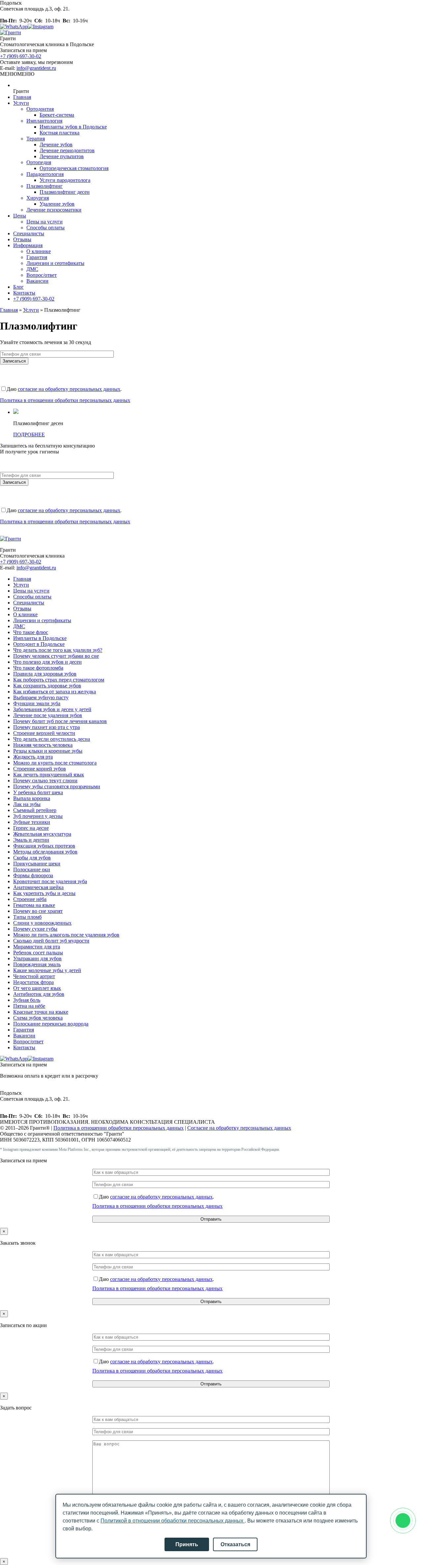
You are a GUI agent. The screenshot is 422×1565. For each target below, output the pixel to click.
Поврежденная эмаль (37, 964)
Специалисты (28, 233)
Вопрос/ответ (41, 275)
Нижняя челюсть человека (43, 745)
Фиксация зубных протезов (44, 846)
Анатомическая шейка (38, 887)
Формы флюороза (33, 875)
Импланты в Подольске (40, 638)
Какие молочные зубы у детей (47, 970)
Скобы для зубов (32, 857)
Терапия (35, 138)
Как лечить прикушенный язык (48, 774)
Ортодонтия (40, 109)
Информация (28, 245)
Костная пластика (59, 132)
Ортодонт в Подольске (39, 644)
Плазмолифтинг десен (65, 192)
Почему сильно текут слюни (45, 780)
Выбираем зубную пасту (41, 697)
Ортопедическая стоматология (74, 168)
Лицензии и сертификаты (55, 263)
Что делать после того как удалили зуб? (57, 650)
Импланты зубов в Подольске (73, 127)
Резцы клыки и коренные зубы (47, 751)
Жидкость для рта (33, 757)
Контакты (24, 293)
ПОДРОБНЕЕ (29, 434)
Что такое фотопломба (38, 668)
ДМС (32, 269)
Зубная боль (26, 1000)
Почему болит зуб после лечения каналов (60, 721)
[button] (17, 74)
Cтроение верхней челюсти (44, 733)
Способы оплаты (45, 227)
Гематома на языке (34, 905)
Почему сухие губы (35, 929)
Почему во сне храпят (38, 911)
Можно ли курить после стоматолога (55, 763)
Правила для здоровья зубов (44, 674)
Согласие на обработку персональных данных (239, 1128)
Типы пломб (27, 917)
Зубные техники (31, 822)
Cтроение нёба (29, 899)
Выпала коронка (31, 798)
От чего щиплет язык (37, 988)
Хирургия (37, 198)
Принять (186, 1544)
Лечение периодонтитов (67, 150)
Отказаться (235, 1544)
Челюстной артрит (34, 976)
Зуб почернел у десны (38, 816)
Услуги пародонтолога (65, 180)
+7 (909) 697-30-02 (20, 56)
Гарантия (36, 257)
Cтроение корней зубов (39, 768)
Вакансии (37, 281)
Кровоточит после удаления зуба (50, 881)
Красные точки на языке (40, 1012)
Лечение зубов (56, 144)
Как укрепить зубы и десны (44, 893)
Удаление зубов (57, 204)
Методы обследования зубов (45, 852)
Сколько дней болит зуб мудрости (51, 940)
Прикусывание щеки (36, 863)
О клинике (38, 251)
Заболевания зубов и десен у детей (52, 709)
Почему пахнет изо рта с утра (46, 727)
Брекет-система (57, 115)
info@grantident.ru (36, 68)
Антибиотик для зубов (38, 994)
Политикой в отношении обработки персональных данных (173, 1520)
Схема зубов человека (38, 1018)
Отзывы (22, 239)
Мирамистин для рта (36, 946)
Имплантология (44, 121)
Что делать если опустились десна (51, 739)
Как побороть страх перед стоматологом (58, 679)
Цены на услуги (44, 221)
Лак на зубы (27, 804)
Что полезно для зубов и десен (47, 662)
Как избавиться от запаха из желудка (54, 691)
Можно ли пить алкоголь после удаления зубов (66, 935)
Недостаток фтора (33, 982)
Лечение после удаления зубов (47, 715)
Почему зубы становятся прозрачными (56, 786)
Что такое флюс (30, 632)
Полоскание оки (31, 869)
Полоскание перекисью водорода (50, 1024)
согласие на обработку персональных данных (69, 389)
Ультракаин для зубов (37, 958)
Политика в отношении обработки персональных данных (65, 400)
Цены (19, 215)
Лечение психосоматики (53, 210)
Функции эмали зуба (36, 703)
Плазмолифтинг (44, 186)
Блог (18, 287)
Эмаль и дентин (31, 840)
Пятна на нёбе (29, 1006)
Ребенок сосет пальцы (38, 952)
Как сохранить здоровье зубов (47, 685)
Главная (22, 97)
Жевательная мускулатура (42, 834)
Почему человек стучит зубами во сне (56, 656)
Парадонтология (45, 174)
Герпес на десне (31, 828)
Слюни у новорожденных (42, 923)
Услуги (21, 103)
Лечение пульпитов (62, 156)
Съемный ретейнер (34, 810)
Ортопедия (38, 162)
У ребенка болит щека (38, 792)
